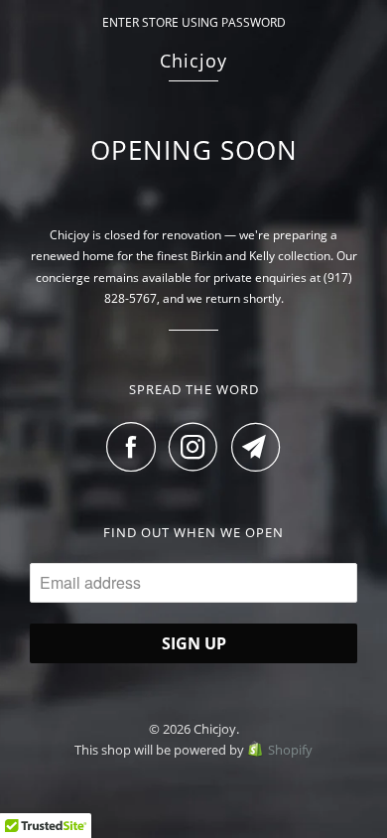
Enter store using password (194, 22)
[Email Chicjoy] (256, 447)
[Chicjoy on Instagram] (198, 447)
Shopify (290, 750)
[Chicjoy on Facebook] (136, 447)
